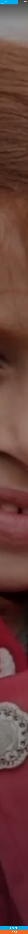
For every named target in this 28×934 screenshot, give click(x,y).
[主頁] (9, 2)
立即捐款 (14, 932)
